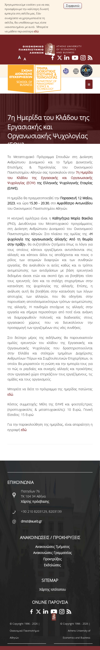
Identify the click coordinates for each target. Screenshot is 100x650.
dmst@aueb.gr (31, 521)
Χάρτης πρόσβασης (35, 501)
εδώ (36, 31)
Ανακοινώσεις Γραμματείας (52, 552)
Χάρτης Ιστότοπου (52, 589)
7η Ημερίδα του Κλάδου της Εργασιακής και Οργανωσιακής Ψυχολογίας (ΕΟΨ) (50, 177)
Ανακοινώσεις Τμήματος (52, 546)
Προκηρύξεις (52, 559)
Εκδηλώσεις (52, 565)
